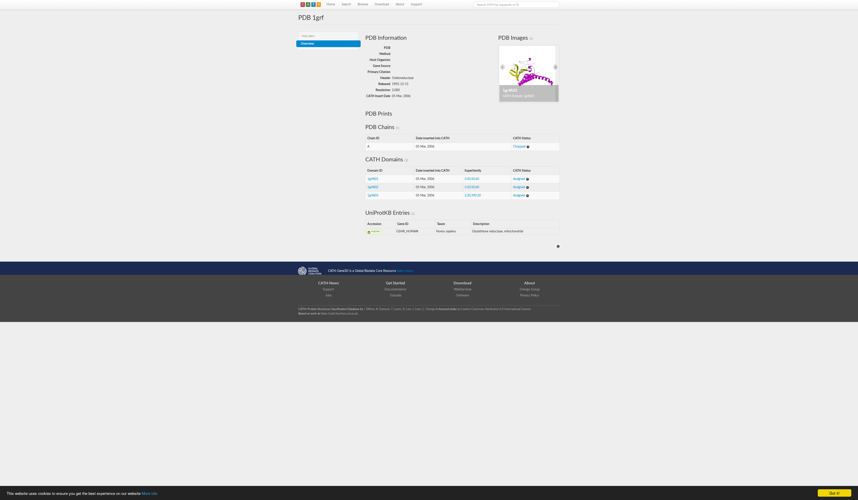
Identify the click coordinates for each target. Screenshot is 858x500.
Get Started (395, 283)
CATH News (328, 283)
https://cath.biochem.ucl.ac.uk (339, 313)
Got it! (834, 493)
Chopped (519, 146)
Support (416, 4)
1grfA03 (372, 195)
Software (462, 295)
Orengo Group (530, 289)
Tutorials (395, 295)
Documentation (395, 289)
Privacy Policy (529, 295)
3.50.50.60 (472, 179)
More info (149, 493)
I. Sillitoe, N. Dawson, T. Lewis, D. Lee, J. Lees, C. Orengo (399, 309)
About (400, 4)
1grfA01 (372, 179)
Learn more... (405, 271)
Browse (363, 4)
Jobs (328, 295)
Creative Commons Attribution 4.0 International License (495, 309)
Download (382, 4)
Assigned (519, 179)
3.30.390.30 (473, 195)
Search (346, 4)
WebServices (462, 289)
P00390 (375, 231)
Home (330, 4)
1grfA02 (372, 187)
